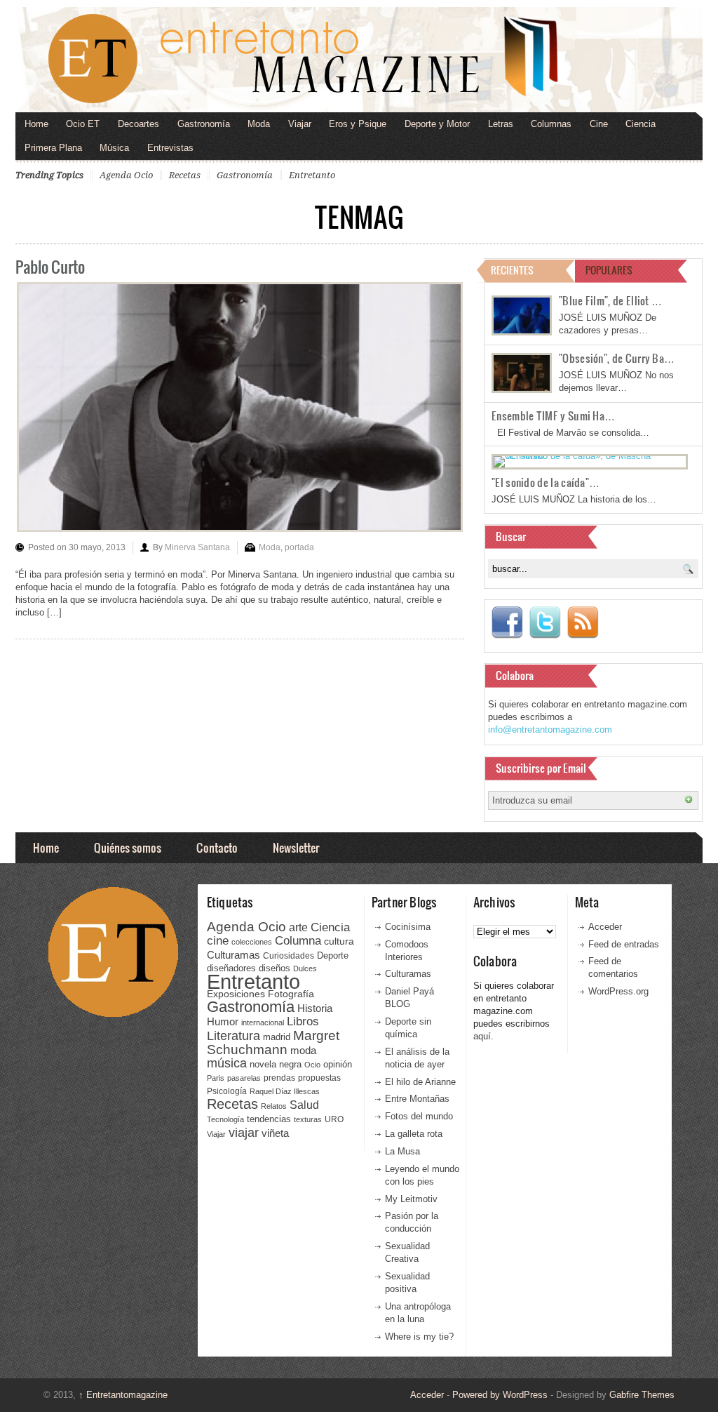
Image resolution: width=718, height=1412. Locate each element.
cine (218, 940)
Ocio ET (83, 124)
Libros (303, 1021)
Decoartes (138, 124)
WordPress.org (618, 991)
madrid (276, 1037)
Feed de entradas (623, 944)
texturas (308, 1119)
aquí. (483, 1036)
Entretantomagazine (123, 1395)
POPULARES (608, 269)
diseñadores (231, 968)
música (227, 1063)
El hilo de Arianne (420, 1082)
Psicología (227, 1091)
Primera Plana (53, 147)
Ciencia (640, 124)
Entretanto (312, 175)
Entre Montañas (417, 1098)
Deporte (332, 956)
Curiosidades (288, 956)
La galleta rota (413, 1133)
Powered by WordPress (500, 1395)
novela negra (276, 1064)
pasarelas (244, 1078)
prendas (279, 1078)
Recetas (185, 175)
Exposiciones (236, 994)
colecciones (251, 942)
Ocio (312, 1064)
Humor (222, 1021)
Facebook (507, 622)
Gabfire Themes (642, 1395)
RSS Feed (583, 622)
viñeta (275, 1133)
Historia (314, 1008)
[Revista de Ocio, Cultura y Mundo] (359, 59)
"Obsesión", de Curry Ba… (617, 358)
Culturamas (233, 955)
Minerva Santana (197, 547)
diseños (274, 968)
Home (36, 124)
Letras (500, 124)
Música (114, 147)
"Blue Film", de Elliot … (610, 300)
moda (303, 1050)
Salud (304, 1105)
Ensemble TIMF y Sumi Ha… (553, 415)
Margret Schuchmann (273, 1042)
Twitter (545, 622)
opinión (337, 1064)
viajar (244, 1132)
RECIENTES (512, 269)
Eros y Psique (357, 124)
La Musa (402, 1151)
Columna (298, 940)
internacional (262, 1022)
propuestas (319, 1078)
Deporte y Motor (437, 124)
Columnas (551, 124)
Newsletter (296, 847)
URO (334, 1119)
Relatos (274, 1106)
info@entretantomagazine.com (550, 729)
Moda (259, 124)
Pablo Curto (50, 266)
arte (298, 927)
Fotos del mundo (419, 1116)
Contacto (217, 847)
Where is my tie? (419, 1336)
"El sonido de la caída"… (546, 482)
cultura (339, 941)
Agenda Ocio (126, 175)
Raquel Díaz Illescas (285, 1091)
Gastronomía (203, 124)
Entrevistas (170, 147)
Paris (215, 1078)
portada (299, 547)
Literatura (233, 1035)
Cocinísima (408, 926)
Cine (599, 124)
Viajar (299, 124)
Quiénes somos (127, 847)
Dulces (305, 968)
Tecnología (225, 1119)
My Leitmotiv (411, 1199)
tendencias (269, 1119)
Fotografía (291, 993)
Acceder (605, 926)
